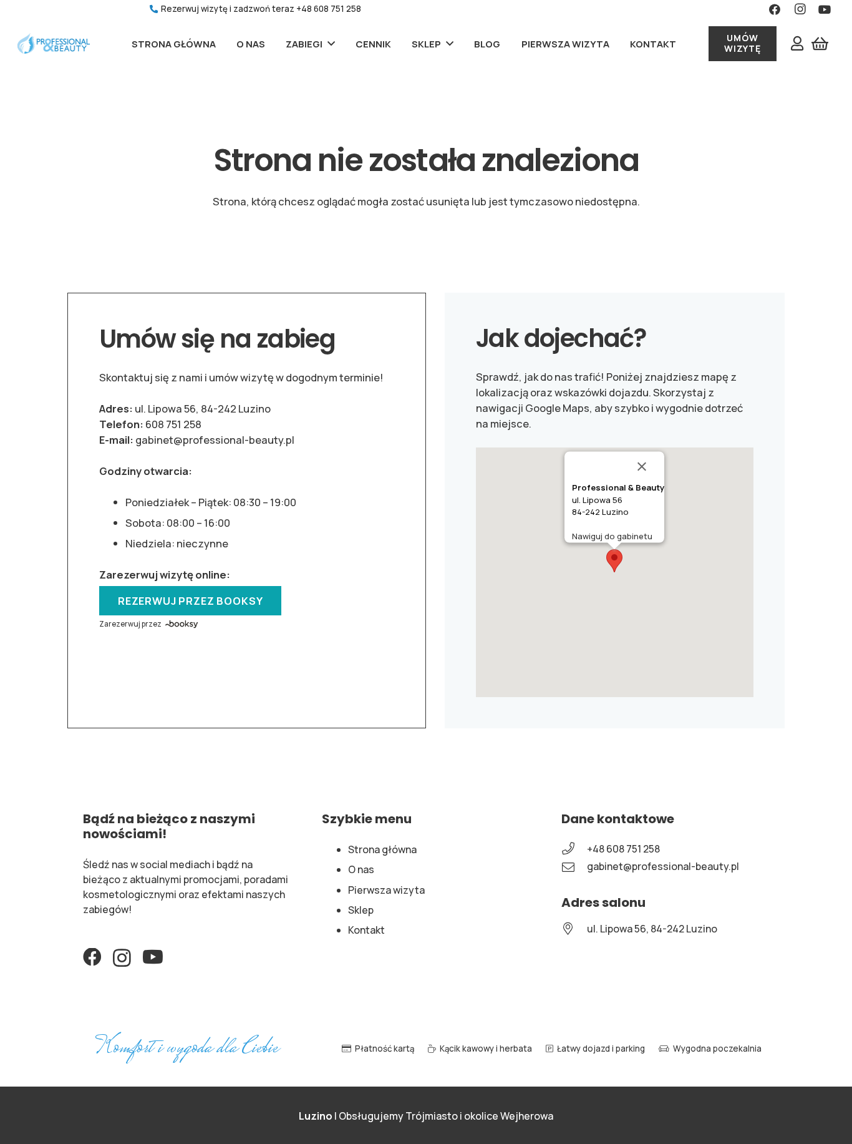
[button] (614, 560)
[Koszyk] (819, 44)
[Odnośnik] (54, 44)
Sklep (361, 910)
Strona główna (382, 849)
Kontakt (366, 930)
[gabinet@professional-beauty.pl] (574, 867)
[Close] (649, 467)
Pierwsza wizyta (386, 890)
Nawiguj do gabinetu (612, 536)
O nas (361, 869)
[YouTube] (152, 957)
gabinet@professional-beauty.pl (214, 440)
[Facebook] (92, 957)
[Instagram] (122, 958)
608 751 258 (173, 424)
